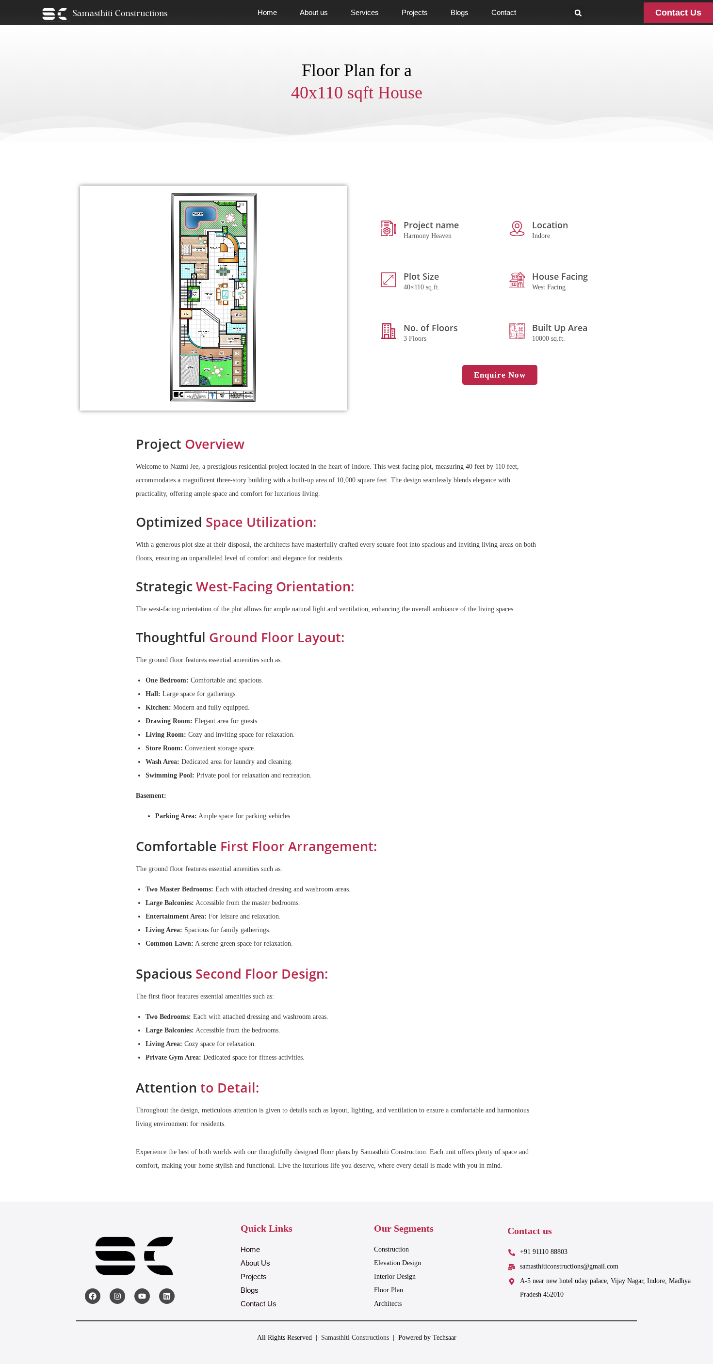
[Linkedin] (167, 1296)
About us (314, 12)
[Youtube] (142, 1296)
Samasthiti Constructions (355, 1337)
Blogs (460, 12)
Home (267, 12)
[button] (577, 12)
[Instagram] (117, 1296)
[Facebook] (92, 1296)
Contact (503, 12)
